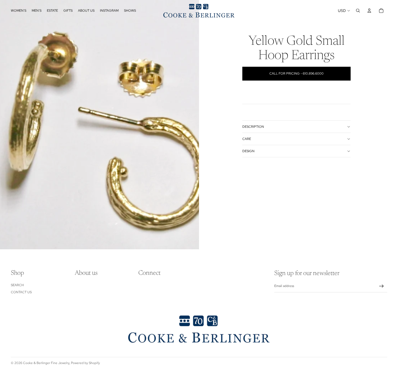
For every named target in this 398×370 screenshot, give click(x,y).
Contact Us (21, 292)
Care (246, 139)
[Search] (358, 11)
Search (17, 285)
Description (253, 127)
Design (248, 151)
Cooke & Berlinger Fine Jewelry (46, 363)
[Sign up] (381, 286)
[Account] (369, 11)
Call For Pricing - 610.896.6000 (296, 73)
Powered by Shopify (85, 363)
